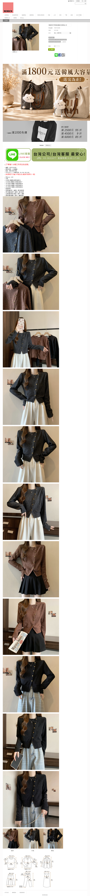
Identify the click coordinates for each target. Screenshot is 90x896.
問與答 (48, 145)
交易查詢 (78, 1)
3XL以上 (22, 17)
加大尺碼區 (79, 15)
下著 (66, 15)
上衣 (55, 15)
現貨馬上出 (7, 17)
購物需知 (14, 892)
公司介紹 (7, 892)
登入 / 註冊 (84, 1)
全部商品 (7, 15)
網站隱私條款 (45, 894)
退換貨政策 (22, 892)
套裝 (72, 15)
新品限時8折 (15, 15)
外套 (60, 15)
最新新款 (32, 15)
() (72, 1)
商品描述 (42, 145)
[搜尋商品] (85, 3)
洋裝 (49, 15)
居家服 (15, 17)
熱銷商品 (24, 15)
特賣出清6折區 (40, 15)
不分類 (6, 20)
